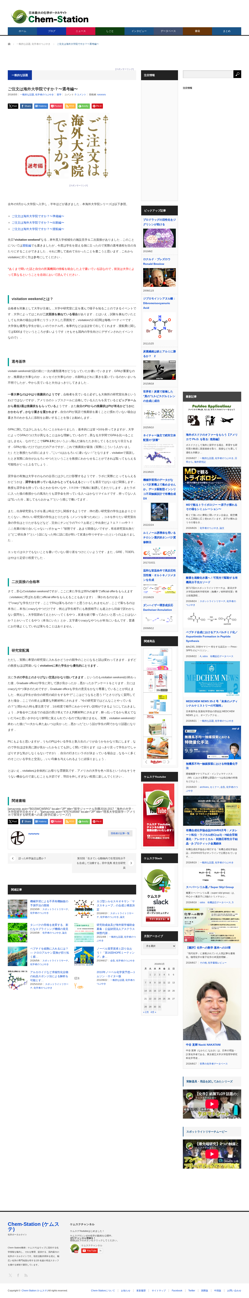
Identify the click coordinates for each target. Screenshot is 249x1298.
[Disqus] (72, 1042)
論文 (122, 917)
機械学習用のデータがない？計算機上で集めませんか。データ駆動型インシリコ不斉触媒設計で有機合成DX (159, 489)
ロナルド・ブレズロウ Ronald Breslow (156, 261)
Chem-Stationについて (103, 1290)
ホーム (22, 31)
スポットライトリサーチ (55, 909)
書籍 (197, 31)
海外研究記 (200, 462)
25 (164, 999)
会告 (112, 960)
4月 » (153, 1012)
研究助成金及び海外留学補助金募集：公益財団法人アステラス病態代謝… (116, 929)
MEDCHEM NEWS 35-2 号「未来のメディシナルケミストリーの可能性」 (212, 703)
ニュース (81, 31)
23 (155, 999)
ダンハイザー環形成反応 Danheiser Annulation (158, 607)
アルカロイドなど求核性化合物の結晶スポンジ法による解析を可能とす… (49, 976)
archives (204, 787)
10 (159, 982)
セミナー (214, 787)
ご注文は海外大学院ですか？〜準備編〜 (38, 216)
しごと (110, 31)
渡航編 (26, 245)
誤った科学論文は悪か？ (32, 858)
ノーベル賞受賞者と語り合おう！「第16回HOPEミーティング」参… (116, 952)
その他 (203, 962)
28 (145, 1007)
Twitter (191, 1290)
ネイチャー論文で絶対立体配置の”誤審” (159, 437)
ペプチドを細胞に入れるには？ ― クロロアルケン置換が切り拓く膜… (49, 952)
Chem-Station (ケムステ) (34, 1226)
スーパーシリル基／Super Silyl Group (210, 887)
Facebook (177, 1290)
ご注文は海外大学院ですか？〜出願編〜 (38, 222)
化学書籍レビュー (217, 962)
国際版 (204, 1290)
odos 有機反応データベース (218, 656)
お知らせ (125, 1290)
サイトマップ (159, 1290)
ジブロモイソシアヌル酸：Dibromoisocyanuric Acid (159, 303)
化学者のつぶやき (44, 94)
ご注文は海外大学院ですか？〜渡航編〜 (38, 229)
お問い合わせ (234, 1290)
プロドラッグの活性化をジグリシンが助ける (159, 222)
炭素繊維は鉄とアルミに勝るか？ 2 (159, 354)
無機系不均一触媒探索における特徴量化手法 (212, 766)
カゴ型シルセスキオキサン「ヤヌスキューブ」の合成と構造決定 (116, 905)
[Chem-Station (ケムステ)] (50, 16)
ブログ (51, 31)
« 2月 (146, 1012)
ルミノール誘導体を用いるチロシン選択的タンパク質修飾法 (159, 537)
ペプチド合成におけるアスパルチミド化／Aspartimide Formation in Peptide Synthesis (212, 636)
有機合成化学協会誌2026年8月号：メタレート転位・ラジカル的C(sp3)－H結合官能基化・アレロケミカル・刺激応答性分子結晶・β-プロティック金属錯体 (212, 837)
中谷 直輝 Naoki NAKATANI (203, 1044)
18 (164, 991)
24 (159, 999)
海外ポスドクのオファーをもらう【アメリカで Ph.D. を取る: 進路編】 (212, 437)
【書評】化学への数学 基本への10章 (208, 947)
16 (155, 991)
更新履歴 (141, 1290)
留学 (59, 94)
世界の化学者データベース (214, 1063)
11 (164, 982)
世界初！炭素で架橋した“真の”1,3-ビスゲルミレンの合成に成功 (159, 396)
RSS (25, 1275)
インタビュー (139, 31)
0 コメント (80, 94)
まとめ (227, 31)
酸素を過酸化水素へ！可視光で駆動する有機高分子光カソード (212, 580)
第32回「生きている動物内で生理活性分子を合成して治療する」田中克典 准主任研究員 (101, 863)
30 (155, 1007)
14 (145, 991)
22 (150, 999)
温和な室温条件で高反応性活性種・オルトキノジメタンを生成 (159, 575)
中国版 (217, 1290)
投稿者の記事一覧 (120, 833)
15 (150, 991)
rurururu (101, 94)
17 (159, 991)
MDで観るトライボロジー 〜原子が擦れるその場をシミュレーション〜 (211, 507)
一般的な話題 (27, 94)
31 (159, 1007)
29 (150, 1007)
